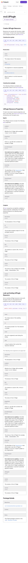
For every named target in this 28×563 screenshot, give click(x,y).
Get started (23, 2)
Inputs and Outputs (18, 113)
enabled (6, 126)
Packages (10, 6)
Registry (4, 6)
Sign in (17, 2)
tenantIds (7, 165)
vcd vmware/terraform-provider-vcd (13, 506)
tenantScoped (8, 178)
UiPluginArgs (7, 64)
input (4, 122)
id (5, 225)
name (6, 254)
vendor (6, 273)
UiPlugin (5, 8)
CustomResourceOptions (9, 72)
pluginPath (7, 136)
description (7, 216)
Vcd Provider (15, 6)
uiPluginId (7, 196)
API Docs (20, 6)
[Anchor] (17, 16)
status (6, 263)
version (6, 282)
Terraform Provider (11, 520)
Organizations (18, 170)
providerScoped (8, 146)
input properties (19, 87)
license (6, 235)
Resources (20, 34)
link (5, 244)
